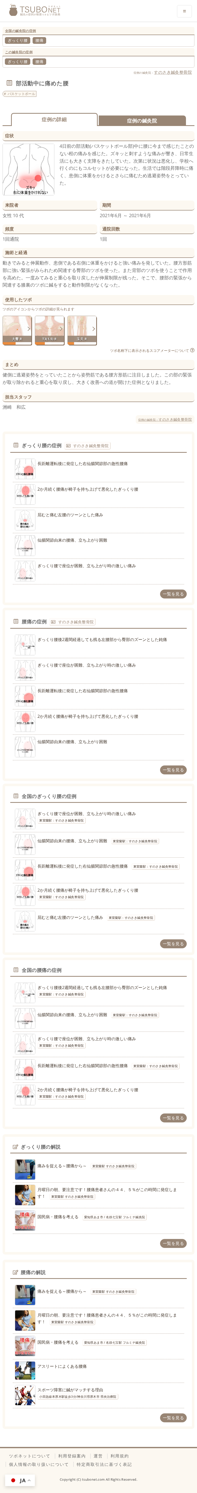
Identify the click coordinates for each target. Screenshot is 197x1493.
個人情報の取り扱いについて (39, 1464)
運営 (98, 1456)
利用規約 (120, 1456)
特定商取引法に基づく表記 (104, 1464)
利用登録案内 (72, 1456)
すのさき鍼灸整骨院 (173, 72)
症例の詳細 (54, 119)
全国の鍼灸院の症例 (20, 30)
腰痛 (39, 40)
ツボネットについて (30, 1456)
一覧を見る (173, 594)
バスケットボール (21, 93)
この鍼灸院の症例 (19, 52)
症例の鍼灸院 (142, 120)
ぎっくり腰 (17, 40)
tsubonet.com (94, 1479)
